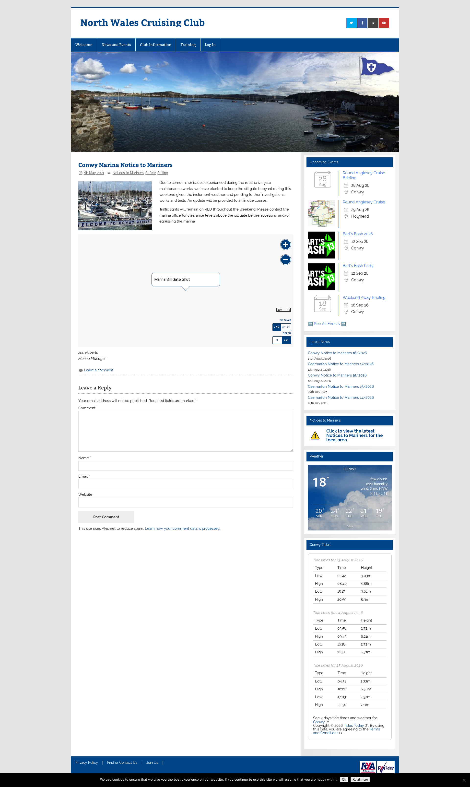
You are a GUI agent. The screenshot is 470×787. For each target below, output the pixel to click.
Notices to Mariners (128, 173)
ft (277, 340)
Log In (210, 44)
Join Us (152, 762)
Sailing (162, 173)
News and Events (116, 44)
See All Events (327, 323)
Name (84, 458)
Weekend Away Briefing (364, 297)
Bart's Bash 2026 (358, 234)
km (283, 327)
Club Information (155, 44)
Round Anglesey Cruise (364, 202)
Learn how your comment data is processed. (182, 528)
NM (278, 327)
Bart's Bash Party (358, 265)
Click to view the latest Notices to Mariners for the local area (354, 435)
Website (85, 494)
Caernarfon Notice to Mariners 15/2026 (341, 386)
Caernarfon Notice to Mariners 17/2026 (341, 364)
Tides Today (354, 725)
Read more (360, 779)
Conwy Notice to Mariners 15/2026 (337, 375)
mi (288, 327)
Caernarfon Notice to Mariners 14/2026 (341, 397)
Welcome (83, 44)
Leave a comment (98, 370)
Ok (344, 779)
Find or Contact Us (122, 762)
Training (188, 44)
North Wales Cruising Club (142, 22)
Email (84, 476)
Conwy (319, 722)
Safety (150, 173)
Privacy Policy (86, 762)
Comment (88, 408)
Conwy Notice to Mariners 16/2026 (337, 353)
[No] (463, 780)
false (350, 526)
